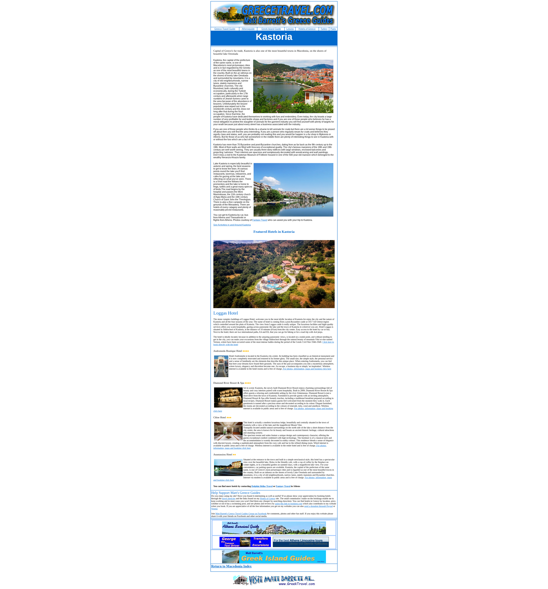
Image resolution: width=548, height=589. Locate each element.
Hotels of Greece (267, 498)
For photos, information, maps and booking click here (306, 369)
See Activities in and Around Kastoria (232, 225)
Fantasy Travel (259, 220)
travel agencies (228, 498)
